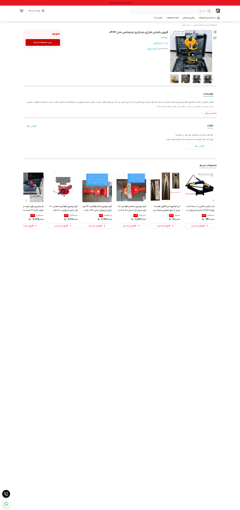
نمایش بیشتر (210, 113)
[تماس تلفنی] (6, 494)
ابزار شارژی (186, 25)
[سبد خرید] (21, 10)
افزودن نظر (32, 126)
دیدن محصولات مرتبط (43, 42)
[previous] (213, 200)
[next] (26, 200)
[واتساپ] (6, 504)
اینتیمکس (158, 42)
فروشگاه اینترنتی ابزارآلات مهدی (205, 25)
